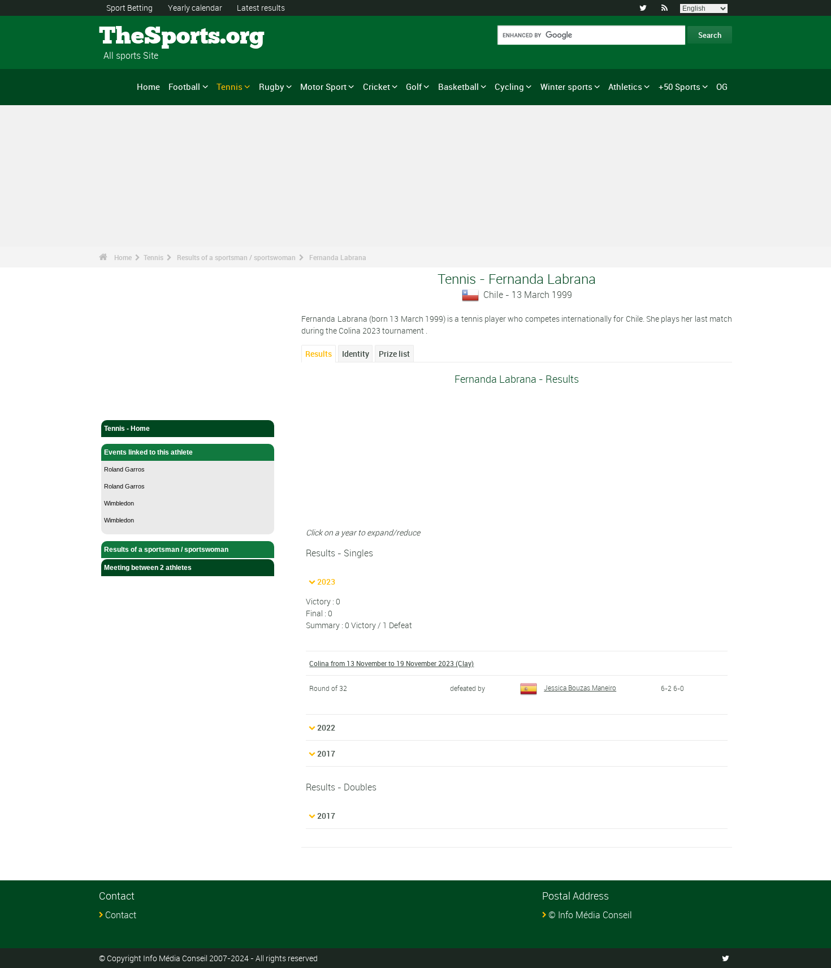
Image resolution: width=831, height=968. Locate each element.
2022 (326, 727)
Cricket (376, 86)
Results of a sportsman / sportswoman (236, 257)
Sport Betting (129, 7)
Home (148, 86)
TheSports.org (141, 37)
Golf (414, 86)
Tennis (230, 86)
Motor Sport (323, 86)
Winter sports (566, 86)
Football (184, 86)
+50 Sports (679, 86)
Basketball (458, 86)
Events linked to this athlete (148, 452)
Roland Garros (124, 469)
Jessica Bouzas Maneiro (580, 687)
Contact (120, 915)
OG (722, 86)
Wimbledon (119, 503)
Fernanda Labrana (337, 257)
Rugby (271, 86)
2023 (326, 581)
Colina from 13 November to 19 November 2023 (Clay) (391, 663)
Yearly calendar (195, 7)
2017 (326, 753)
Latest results (261, 7)
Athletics (625, 86)
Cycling (509, 86)
